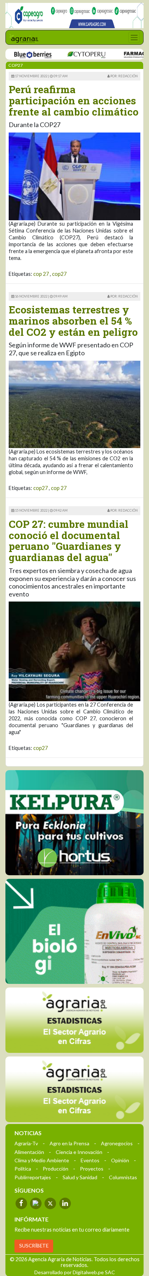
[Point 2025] (74, 931)
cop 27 (41, 274)
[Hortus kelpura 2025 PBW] (74, 823)
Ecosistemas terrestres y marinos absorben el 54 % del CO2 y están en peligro (73, 321)
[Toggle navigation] (134, 37)
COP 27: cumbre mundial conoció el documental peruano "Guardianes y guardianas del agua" (68, 540)
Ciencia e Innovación (79, 1152)
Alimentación (29, 1152)
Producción (55, 1169)
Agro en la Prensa (69, 1143)
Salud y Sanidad (80, 1177)
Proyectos (91, 1169)
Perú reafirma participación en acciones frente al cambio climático (74, 100)
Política (22, 1169)
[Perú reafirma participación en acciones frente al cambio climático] (74, 176)
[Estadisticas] (74, 1020)
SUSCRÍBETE (33, 1246)
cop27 (59, 274)
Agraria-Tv (26, 1143)
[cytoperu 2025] (72, 54)
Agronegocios (117, 1143)
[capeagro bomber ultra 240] (74, 15)
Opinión (120, 1160)
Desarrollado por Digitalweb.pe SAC (74, 1272)
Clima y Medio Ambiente (41, 1160)
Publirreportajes (32, 1177)
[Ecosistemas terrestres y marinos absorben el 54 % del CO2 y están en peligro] (74, 404)
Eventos (90, 1160)
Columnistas (123, 1177)
